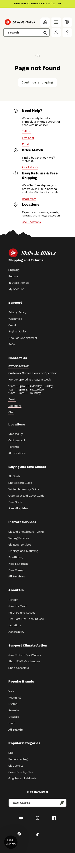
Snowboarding (17, 759)
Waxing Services (18, 538)
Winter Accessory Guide (23, 489)
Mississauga (16, 433)
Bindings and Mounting (23, 550)
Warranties (15, 318)
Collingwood (16, 440)
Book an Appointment (22, 337)
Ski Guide (14, 476)
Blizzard (13, 716)
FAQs (11, 344)
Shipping (13, 269)
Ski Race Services (19, 544)
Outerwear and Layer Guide (26, 495)
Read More (29, 198)
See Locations (31, 222)
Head (11, 723)
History (13, 599)
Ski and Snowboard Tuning (26, 531)
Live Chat (28, 137)
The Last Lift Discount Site (26, 618)
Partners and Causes (21, 612)
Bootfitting (15, 557)
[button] (56, 22)
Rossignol (14, 697)
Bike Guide (15, 502)
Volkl (11, 691)
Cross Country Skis (20, 772)
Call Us (26, 131)
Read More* (30, 167)
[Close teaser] (19, 834)
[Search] (45, 32)
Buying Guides (17, 331)
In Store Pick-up (18, 282)
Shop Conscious (18, 667)
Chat (11, 412)
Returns (13, 276)
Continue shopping (37, 82)
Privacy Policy (17, 312)
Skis (10, 752)
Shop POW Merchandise (24, 661)
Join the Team (17, 606)
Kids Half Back (18, 563)
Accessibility (16, 631)
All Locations (17, 453)
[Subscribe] (61, 802)
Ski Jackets (15, 765)
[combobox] (26, 32)
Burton (12, 703)
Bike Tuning (15, 570)
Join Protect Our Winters (24, 655)
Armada (13, 710)
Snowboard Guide (20, 482)
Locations (14, 405)
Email (25, 144)
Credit (12, 325)
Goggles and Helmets (22, 778)
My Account (16, 289)
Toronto (13, 446)
